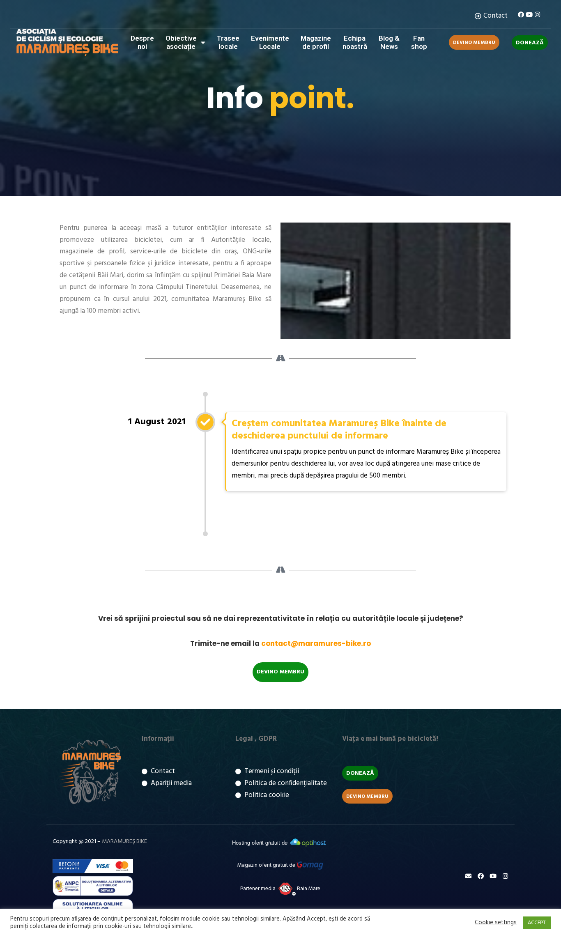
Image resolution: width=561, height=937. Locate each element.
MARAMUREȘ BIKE (124, 841)
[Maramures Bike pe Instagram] (537, 14)
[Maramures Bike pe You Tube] (529, 14)
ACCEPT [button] (537, 923)
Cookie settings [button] (496, 923)
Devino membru (474, 43)
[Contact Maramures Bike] (468, 876)
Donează (530, 43)
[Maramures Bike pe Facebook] (521, 14)
